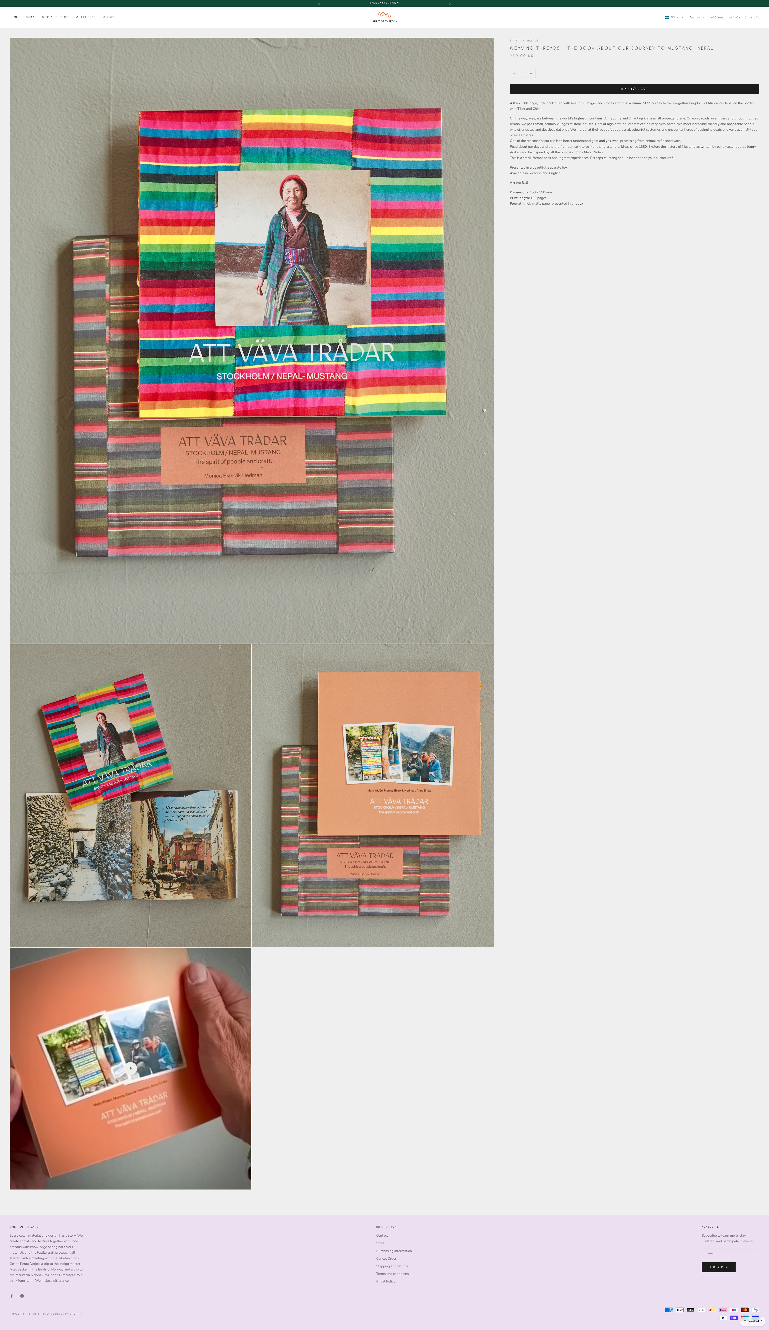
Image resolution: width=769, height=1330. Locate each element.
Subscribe (719, 1267)
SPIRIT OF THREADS (524, 40)
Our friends (86, 17)
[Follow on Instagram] (22, 1296)
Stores (109, 17)
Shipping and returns (392, 1266)
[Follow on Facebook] (12, 1296)
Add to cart (634, 89)
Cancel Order (386, 1258)
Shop (30, 17)
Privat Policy (385, 1281)
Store (380, 1243)
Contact (382, 1235)
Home (14, 17)
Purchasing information (394, 1251)
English (694, 17)
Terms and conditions (392, 1273)
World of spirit (55, 17)
